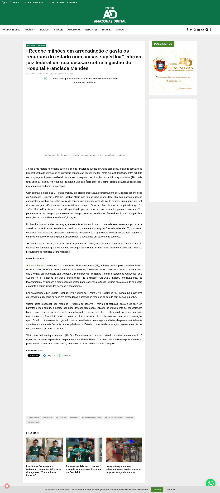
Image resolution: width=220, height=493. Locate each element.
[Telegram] (208, 30)
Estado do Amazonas (91, 417)
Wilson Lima (33, 422)
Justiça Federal (37, 265)
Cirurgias (47, 417)
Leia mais (170, 489)
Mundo (119, 29)
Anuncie (60, 2)
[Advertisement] (84, 384)
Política (30, 29)
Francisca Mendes (113, 417)
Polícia (44, 29)
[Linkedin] (199, 30)
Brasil (106, 29)
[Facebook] (188, 30)
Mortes (129, 417)
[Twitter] (192, 30)
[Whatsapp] (212, 30)
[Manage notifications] (7, 485)
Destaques (41, 45)
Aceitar (157, 489)
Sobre (51, 2)
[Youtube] (203, 30)
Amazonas (74, 29)
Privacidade (72, 2)
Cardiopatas (33, 417)
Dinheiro (74, 417)
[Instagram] (195, 30)
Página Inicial (11, 29)
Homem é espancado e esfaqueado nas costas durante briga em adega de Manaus (123, 469)
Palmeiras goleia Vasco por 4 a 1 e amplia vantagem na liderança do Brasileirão (83, 469)
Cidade (58, 29)
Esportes (91, 29)
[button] (210, 483)
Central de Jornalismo (38, 74)
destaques (61, 417)
